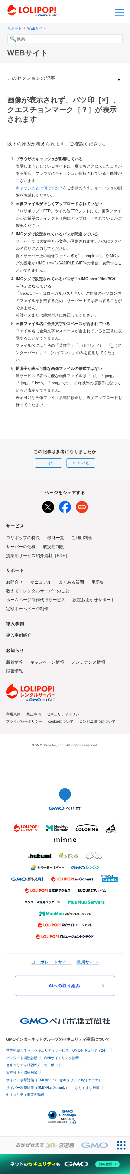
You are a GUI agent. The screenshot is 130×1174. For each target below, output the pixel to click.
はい (51, 463)
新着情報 (14, 662)
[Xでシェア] (48, 506)
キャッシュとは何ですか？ (39, 188)
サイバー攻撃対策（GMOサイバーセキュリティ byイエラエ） (54, 1080)
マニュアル (40, 582)
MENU (119, 12)
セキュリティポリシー (65, 714)
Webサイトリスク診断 (61, 1058)
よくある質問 (71, 582)
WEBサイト (36, 28)
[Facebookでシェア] (65, 506)
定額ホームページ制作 (27, 608)
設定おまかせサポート (94, 599)
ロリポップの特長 (23, 537)
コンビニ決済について (97, 721)
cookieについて (60, 721)
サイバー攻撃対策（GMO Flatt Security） (37, 1088)
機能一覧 (55, 537)
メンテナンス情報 (88, 662)
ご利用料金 (82, 537)
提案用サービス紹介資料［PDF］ (38, 555)
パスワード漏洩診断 (21, 1058)
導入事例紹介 (18, 635)
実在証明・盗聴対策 (21, 1072)
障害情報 (14, 670)
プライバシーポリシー (24, 721)
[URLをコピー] (82, 506)
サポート (14, 28)
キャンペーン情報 (47, 662)
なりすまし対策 (87, 1088)
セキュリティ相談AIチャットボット (33, 1065)
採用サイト (87, 961)
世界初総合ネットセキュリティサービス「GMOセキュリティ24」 (57, 1050)
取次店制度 (53, 546)
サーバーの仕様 (21, 546)
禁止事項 (33, 714)
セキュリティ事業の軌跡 (25, 1095)
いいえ (83, 463)
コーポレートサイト (51, 961)
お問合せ (14, 582)
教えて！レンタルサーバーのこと (38, 591)
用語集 (97, 582)
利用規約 (13, 714)
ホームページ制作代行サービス (35, 599)
